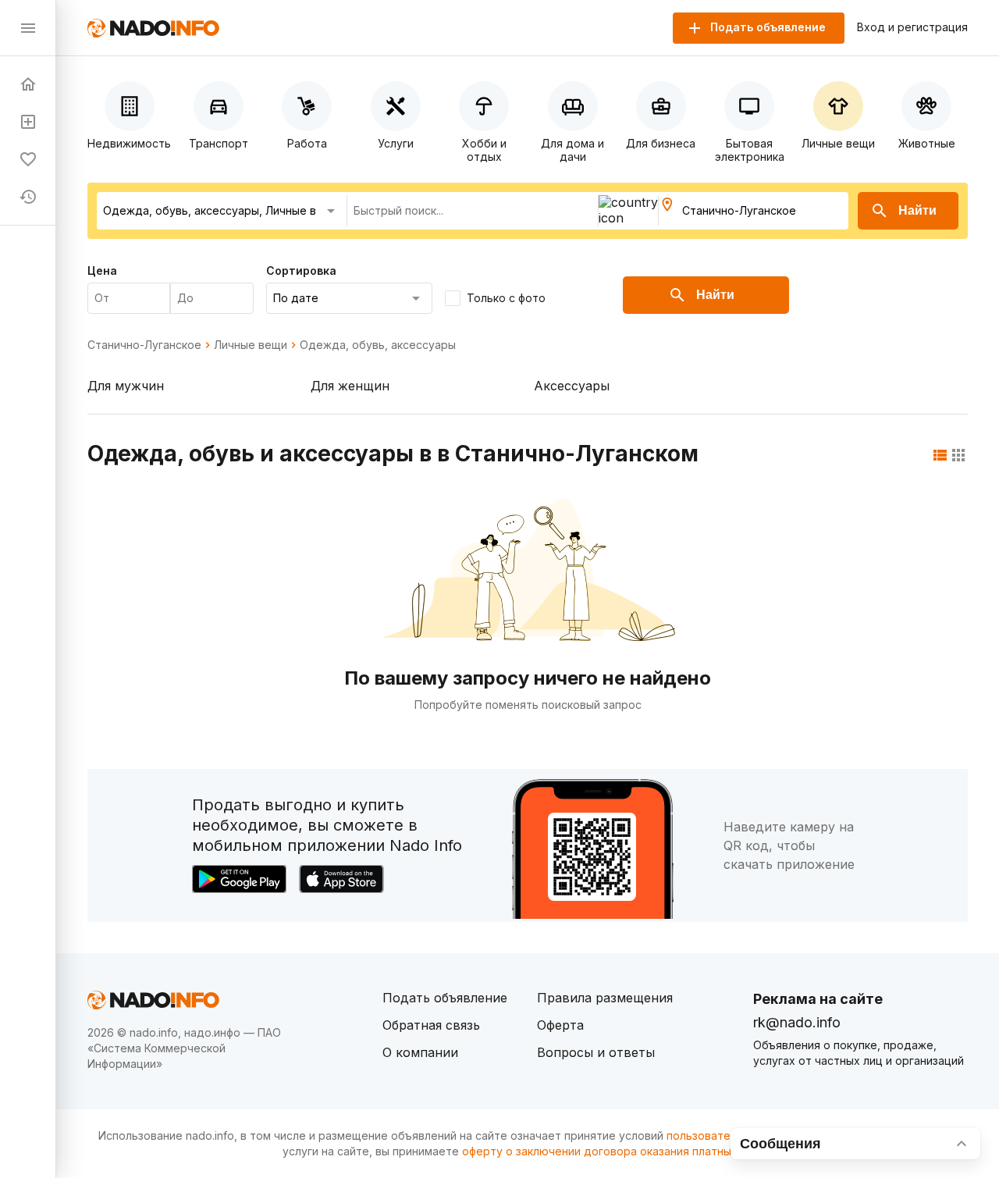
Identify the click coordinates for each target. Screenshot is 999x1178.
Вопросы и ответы (596, 1052)
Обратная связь (431, 1025)
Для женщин (350, 385)
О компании (420, 1052)
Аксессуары (572, 385)
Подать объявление (444, 997)
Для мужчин (125, 385)
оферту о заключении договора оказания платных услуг (616, 1151)
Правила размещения (605, 997)
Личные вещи (250, 345)
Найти (917, 210)
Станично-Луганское (144, 345)
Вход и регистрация (912, 27)
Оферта (560, 1025)
